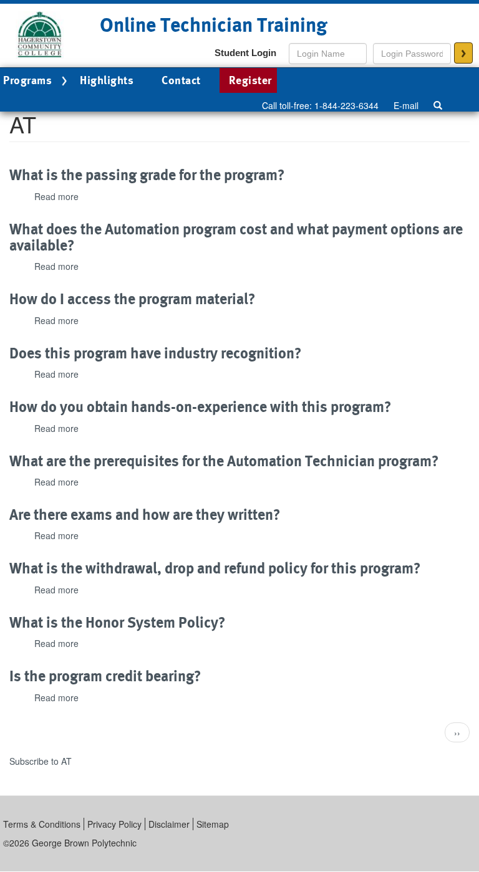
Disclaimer (169, 824)
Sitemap (212, 824)
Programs (27, 80)
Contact (181, 80)
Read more (56, 196)
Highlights (106, 80)
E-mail (406, 105)
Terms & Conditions (41, 824)
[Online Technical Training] (40, 33)
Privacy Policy (114, 824)
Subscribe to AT (40, 761)
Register (250, 80)
